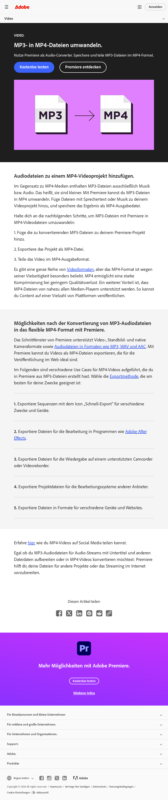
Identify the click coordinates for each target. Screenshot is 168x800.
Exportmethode (124, 376)
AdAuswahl (43, 792)
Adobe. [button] (11, 754)
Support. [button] (13, 744)
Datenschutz (99, 786)
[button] (139, 7)
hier (31, 542)
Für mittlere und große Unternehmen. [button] (31, 724)
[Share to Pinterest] (89, 613)
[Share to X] (69, 613)
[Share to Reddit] (99, 613)
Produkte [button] (13, 763)
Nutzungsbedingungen (121, 786)
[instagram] (49, 778)
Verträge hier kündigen (77, 786)
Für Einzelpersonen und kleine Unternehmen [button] (36, 715)
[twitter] (57, 778)
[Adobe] (22, 7)
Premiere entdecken (83, 66)
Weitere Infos (84, 693)
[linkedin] (64, 778)
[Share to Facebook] (59, 613)
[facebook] (41, 778)
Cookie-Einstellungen (18, 792)
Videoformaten (80, 269)
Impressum (56, 786)
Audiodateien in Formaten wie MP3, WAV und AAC (100, 346)
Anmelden (155, 7)
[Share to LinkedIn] (79, 613)
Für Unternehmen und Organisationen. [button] (32, 734)
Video (8, 18)
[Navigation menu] (6, 7)
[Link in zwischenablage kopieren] (109, 613)
